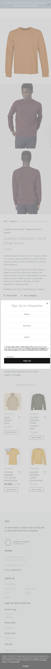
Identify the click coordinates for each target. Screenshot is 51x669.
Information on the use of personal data (25, 347)
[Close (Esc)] (47, 303)
